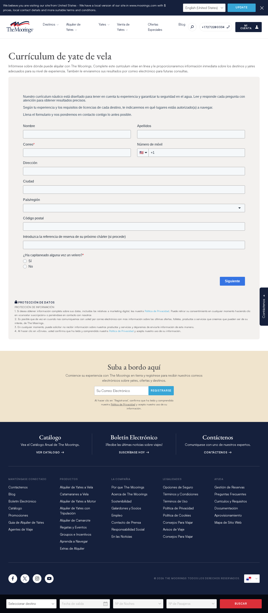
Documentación (226, 508)
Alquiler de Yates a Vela (76, 487)
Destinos (49, 24)
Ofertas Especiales (155, 27)
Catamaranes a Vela (74, 494)
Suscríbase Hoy (132, 452)
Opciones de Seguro (178, 487)
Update (242, 7)
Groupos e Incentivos (75, 534)
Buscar (241, 603)
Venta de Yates (123, 27)
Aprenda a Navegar (74, 541)
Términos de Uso (175, 501)
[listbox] (31, 603)
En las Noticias (121, 536)
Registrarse (161, 390)
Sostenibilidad (121, 501)
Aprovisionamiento (228, 515)
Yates (102, 24)
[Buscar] (192, 27)
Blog (181, 24)
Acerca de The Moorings (129, 494)
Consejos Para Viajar (178, 522)
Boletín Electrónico (22, 501)
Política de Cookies (177, 515)
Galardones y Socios (126, 508)
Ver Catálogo (48, 452)
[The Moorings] (20, 27)
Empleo (116, 515)
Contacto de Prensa (126, 522)
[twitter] (25, 578)
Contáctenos (216, 452)
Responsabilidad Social (127, 529)
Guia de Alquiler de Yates (26, 522)
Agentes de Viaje (20, 529)
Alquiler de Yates (73, 27)
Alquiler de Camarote (75, 520)
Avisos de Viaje (173, 529)
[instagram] (37, 578)
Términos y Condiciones (180, 494)
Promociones (18, 515)
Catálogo (15, 508)
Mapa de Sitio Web (228, 522)
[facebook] (12, 578)
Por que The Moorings (127, 487)
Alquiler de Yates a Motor (78, 501)
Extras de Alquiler (72, 548)
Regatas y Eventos (73, 527)
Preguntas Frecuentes (230, 494)
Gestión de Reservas (229, 487)
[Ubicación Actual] (252, 578)
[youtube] (49, 578)
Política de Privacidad (157, 311)
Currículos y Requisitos (230, 501)
